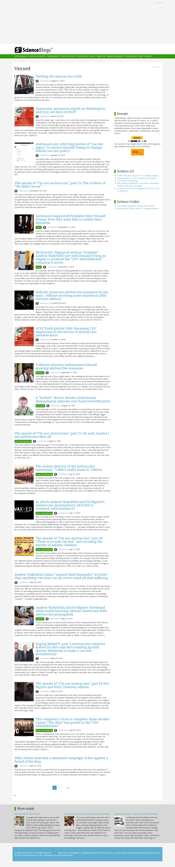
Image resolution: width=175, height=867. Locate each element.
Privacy (55, 853)
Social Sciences (68, 56)
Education (83, 56)
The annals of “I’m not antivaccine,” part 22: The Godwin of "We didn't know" (59, 184)
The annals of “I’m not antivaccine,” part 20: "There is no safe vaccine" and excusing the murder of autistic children (69, 541)
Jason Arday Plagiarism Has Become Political (135, 206)
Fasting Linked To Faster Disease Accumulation (137, 178)
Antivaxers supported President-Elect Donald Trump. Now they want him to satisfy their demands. (70, 219)
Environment (53, 56)
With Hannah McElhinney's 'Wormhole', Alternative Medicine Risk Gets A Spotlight (138, 184)
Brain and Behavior (23, 441)
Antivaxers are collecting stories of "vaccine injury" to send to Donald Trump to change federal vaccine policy (69, 147)
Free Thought (145, 56)
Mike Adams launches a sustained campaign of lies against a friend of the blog (61, 759)
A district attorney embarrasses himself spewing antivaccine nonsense (66, 366)
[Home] (38, 50)
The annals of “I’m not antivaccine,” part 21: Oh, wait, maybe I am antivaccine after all (61, 435)
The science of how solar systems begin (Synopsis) (86, 814)
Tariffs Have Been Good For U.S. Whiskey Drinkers (138, 175)
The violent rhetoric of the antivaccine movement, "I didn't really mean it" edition (69, 468)
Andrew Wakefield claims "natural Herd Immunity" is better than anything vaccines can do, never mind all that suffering (61, 576)
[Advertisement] (87, 22)
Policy (92, 56)
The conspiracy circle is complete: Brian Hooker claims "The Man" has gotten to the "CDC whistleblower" (73, 722)
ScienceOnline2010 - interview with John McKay (135, 814)
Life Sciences (20, 56)
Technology (131, 56)
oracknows (44, 81)
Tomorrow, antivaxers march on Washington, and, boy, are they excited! (71, 110)
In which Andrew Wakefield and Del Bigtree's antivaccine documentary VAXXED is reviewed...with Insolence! (70, 505)
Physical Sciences (36, 56)
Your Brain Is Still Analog (127, 180)
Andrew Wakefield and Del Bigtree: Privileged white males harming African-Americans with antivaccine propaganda (71, 611)
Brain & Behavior (115, 56)
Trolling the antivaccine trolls (59, 76)
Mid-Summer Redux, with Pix (27, 814)
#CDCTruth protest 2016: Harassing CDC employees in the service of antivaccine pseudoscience (66, 331)
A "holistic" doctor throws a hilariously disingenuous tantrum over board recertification (73, 399)
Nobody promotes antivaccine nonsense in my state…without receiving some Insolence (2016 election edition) (72, 295)
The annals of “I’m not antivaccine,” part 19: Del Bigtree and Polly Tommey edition (72, 685)
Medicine (101, 56)
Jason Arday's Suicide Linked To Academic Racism (137, 208)
